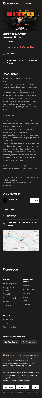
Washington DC (30, 289)
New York (27, 285)
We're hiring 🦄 (9, 298)
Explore (29, 4)
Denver (26, 300)
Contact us (8, 323)
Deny (35, 387)
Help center (8, 319)
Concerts (7, 305)
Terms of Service (27, 392)
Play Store (30, 342)
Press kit (7, 294)
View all (26, 304)
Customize (22, 387)
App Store (12, 342)
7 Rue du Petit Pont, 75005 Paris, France (22, 224)
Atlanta (26, 293)
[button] (34, 200)
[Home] (10, 3)
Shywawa (10, 41)
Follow (35, 200)
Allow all (9, 387)
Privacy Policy (13, 392)
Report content (10, 327)
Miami (25, 297)
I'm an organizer (10, 284)
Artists (6, 301)
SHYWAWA (11, 216)
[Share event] (37, 4)
